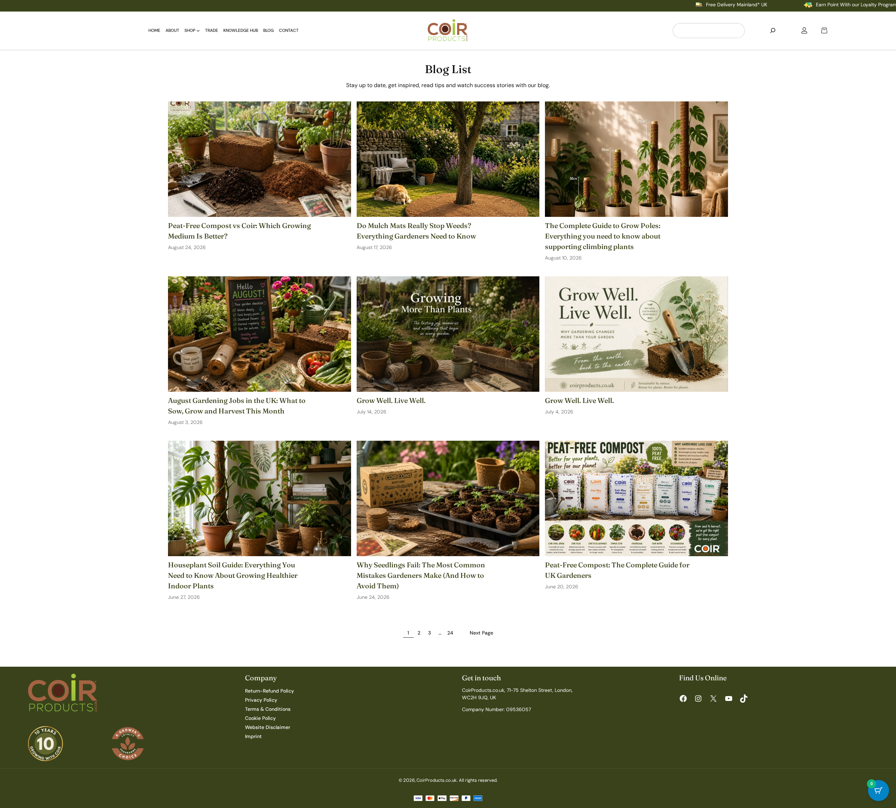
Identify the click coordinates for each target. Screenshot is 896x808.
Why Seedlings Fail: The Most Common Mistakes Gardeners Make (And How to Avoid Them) (421, 575)
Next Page (481, 633)
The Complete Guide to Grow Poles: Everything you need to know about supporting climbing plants (602, 236)
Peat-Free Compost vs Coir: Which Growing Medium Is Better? (239, 230)
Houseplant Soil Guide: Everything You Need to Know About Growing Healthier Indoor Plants (233, 575)
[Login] (804, 30)
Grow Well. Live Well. (391, 400)
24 (450, 633)
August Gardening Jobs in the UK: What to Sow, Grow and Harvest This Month (237, 405)
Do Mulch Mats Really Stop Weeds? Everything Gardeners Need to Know (416, 230)
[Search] (773, 30)
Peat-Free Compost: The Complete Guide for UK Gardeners (617, 570)
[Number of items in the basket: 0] (824, 30)
